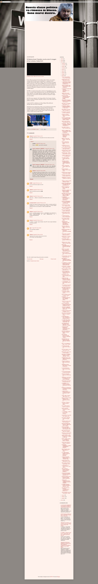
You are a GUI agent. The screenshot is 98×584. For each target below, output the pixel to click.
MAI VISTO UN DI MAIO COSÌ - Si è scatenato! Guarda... (66, 314)
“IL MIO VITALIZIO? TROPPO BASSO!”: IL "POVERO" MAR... (66, 457)
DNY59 (51, 576)
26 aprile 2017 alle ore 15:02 (49, 164)
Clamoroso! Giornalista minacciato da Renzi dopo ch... (66, 374)
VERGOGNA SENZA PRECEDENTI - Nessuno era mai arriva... (66, 365)
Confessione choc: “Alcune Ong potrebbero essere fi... (66, 153)
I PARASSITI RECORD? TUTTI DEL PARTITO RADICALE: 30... (66, 474)
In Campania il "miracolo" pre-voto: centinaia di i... (66, 112)
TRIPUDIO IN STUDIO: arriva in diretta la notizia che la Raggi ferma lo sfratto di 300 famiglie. (66, 524)
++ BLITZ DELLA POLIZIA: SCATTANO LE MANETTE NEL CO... (66, 392)
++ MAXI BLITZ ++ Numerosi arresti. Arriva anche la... (66, 466)
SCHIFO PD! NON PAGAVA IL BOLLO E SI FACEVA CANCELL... (66, 279)
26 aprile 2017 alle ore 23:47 (38, 220)
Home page (41, 258)
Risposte (32, 141)
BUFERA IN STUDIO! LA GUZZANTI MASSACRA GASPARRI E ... (66, 231)
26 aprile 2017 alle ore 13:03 (38, 136)
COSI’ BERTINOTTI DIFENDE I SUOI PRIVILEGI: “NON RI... (66, 324)
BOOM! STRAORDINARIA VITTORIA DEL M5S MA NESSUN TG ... (66, 184)
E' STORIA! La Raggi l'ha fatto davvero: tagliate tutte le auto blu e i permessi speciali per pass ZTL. (66, 534)
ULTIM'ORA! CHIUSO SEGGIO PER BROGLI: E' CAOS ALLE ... (66, 106)
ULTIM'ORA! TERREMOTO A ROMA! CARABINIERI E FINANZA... (66, 446)
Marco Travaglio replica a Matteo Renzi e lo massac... (66, 450)
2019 (62, 58)
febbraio (63, 496)
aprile (63, 75)
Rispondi (31, 139)
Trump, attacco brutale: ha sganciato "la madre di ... (66, 443)
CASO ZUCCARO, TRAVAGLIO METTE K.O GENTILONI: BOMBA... (66, 97)
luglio (63, 71)
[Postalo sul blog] (42, 129)
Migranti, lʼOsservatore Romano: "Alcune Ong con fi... (66, 139)
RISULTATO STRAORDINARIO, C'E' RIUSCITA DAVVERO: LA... (66, 246)
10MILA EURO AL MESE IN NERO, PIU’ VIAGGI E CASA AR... (66, 436)
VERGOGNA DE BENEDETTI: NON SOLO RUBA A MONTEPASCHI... (65, 223)
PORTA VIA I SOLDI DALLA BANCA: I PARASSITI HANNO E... (66, 250)
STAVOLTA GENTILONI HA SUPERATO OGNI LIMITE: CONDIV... (66, 118)
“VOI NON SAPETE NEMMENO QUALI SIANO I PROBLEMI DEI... (66, 162)
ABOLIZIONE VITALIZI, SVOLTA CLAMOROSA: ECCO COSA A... (66, 100)
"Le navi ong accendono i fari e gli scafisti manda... (66, 77)
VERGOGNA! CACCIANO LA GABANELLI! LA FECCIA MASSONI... (66, 378)
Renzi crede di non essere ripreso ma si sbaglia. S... (66, 431)
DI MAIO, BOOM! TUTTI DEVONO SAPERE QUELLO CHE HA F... (66, 477)
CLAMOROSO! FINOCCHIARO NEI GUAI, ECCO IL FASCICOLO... (66, 198)
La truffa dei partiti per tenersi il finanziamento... (66, 216)
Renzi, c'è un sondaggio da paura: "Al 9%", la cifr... (66, 344)
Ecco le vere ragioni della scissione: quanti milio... (66, 210)
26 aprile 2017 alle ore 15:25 (41, 202)
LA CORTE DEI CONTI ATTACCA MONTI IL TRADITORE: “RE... (66, 320)
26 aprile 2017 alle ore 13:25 (37, 183)
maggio (63, 74)
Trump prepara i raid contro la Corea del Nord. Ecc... (66, 381)
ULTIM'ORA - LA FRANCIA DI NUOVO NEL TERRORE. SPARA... (66, 298)
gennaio (63, 498)
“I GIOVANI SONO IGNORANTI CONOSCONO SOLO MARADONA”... (66, 328)
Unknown (31, 136)
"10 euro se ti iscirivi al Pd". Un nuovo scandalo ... (66, 302)
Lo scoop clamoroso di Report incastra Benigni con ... (66, 368)
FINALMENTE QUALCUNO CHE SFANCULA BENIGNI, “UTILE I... (66, 336)
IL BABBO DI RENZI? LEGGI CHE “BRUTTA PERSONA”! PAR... (66, 485)
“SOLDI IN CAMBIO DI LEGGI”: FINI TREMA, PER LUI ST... (66, 308)
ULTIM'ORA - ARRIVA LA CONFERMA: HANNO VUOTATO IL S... (66, 124)
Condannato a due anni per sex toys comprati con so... (66, 175)
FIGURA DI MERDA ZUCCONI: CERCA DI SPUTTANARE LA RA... (66, 427)
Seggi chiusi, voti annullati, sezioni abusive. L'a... (66, 104)
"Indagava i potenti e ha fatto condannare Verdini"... (66, 181)
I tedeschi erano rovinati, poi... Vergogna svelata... (66, 205)
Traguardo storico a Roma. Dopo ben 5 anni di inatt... (66, 243)
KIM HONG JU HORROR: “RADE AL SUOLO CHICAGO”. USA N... (66, 355)
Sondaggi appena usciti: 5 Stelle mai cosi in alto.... (66, 80)
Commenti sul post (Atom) (34, 260)
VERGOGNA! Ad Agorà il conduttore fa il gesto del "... (66, 178)
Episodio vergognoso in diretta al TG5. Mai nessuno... (65, 187)
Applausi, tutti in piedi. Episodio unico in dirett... (66, 94)
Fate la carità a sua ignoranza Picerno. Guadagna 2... (66, 208)
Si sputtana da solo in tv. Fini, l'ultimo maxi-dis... (66, 146)
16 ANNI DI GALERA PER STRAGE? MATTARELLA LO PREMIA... (66, 90)
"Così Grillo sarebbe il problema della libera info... (65, 158)
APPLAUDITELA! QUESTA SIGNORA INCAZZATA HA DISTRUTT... (65, 470)
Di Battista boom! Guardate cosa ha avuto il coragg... (66, 173)
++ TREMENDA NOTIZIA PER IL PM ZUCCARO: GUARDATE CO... (66, 82)
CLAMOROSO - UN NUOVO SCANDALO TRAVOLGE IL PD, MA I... (66, 385)
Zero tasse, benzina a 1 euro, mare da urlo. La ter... (66, 350)
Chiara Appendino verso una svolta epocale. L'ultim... (66, 493)
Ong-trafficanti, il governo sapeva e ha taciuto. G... (66, 110)
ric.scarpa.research (33, 202)
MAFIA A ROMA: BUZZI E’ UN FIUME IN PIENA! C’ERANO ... (66, 439)
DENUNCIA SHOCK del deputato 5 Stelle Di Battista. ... (66, 332)
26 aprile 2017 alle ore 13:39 (38, 189)
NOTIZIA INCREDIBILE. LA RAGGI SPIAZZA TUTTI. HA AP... (66, 202)
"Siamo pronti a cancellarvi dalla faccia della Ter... (66, 234)
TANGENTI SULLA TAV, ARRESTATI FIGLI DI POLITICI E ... (66, 358)
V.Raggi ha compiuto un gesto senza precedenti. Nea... (66, 362)
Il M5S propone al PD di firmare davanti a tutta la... (66, 213)
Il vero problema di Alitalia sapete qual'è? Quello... (66, 148)
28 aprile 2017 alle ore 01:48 (38, 234)
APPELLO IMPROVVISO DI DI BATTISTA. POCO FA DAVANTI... (66, 131)
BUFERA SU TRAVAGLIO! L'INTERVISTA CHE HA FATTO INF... (66, 388)
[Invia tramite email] (41, 129)
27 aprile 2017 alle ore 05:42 (36, 227)
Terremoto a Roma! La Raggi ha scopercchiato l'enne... (66, 226)
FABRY (31, 183)
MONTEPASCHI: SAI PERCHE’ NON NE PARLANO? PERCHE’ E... (66, 340)
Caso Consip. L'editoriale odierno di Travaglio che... (66, 418)
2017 (62, 61)
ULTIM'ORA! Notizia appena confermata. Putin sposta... (66, 275)
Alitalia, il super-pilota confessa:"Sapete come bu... (66, 166)
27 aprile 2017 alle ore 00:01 (40, 170)
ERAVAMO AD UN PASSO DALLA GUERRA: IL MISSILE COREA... (66, 194)
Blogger (58, 576)
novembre (63, 64)
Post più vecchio (53, 258)
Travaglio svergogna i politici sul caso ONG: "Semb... (66, 115)
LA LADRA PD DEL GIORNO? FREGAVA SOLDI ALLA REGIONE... (66, 454)
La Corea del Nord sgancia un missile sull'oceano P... (66, 372)
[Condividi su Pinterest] (45, 129)
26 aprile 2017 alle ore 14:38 (38, 196)
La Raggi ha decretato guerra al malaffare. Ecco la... (66, 311)
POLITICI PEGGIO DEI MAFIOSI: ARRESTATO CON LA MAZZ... (66, 424)
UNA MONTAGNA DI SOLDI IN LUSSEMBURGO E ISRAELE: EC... (65, 489)
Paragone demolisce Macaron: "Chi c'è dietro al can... (66, 169)
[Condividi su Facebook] (44, 129)
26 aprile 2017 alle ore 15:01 (49, 148)
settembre (63, 67)
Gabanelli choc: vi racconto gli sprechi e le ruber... (66, 237)
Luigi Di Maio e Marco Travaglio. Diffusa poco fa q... (66, 239)
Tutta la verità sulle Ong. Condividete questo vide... (66, 122)
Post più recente (29, 258)
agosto (63, 69)
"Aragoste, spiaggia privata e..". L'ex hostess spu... (66, 156)
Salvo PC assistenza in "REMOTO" (38, 148)
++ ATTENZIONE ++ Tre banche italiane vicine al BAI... (66, 282)
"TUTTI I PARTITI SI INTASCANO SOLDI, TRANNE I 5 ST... (66, 272)
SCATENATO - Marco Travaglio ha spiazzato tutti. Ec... (66, 291)
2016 (62, 500)
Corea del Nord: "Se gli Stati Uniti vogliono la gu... (66, 416)
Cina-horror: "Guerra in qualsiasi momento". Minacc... (65, 403)
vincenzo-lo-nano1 (40, 76)
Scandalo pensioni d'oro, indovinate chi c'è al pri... (66, 461)
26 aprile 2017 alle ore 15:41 (38, 211)
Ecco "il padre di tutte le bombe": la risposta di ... (66, 406)
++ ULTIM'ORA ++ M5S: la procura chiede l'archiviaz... (66, 412)
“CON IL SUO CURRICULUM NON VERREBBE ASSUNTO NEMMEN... (66, 481)
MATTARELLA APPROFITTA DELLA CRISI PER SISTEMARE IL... (66, 260)
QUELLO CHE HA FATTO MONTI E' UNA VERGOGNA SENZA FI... (66, 399)
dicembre (63, 63)
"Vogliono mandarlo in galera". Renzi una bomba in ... (66, 253)
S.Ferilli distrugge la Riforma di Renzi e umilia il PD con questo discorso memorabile (66, 514)
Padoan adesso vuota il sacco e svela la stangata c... (66, 352)
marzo (63, 495)
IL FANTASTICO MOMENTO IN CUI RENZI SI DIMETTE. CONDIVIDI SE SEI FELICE (66, 506)
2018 (62, 60)
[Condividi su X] (43, 129)
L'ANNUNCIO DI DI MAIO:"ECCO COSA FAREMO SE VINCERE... (66, 135)
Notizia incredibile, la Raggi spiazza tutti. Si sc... (66, 269)
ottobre (63, 66)
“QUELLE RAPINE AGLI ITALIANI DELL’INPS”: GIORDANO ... (66, 86)
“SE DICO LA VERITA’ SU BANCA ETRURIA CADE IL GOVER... (66, 191)
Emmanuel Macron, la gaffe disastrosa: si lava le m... (66, 151)
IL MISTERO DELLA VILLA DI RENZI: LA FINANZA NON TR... (66, 317)
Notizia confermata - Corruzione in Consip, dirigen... (66, 409)
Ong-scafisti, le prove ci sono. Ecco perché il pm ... (66, 128)
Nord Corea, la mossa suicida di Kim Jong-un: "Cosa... (66, 433)
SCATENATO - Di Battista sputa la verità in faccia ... (66, 267)
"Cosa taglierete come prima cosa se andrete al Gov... (66, 285)
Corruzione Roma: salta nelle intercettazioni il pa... (66, 256)
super (30, 227)
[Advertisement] (36, 29)
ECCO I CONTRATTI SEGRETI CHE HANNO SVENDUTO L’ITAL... (66, 304)
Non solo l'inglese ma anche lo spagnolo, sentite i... (66, 295)
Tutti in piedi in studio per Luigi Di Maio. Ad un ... (66, 463)
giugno (63, 72)
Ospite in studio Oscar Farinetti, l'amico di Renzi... (65, 142)
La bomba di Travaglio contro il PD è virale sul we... (66, 346)
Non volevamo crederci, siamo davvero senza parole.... (65, 219)
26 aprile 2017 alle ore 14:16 (40, 143)
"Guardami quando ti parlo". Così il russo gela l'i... (66, 422)
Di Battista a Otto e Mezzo (31, 76)
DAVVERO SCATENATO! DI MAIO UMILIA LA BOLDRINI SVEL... (66, 288)
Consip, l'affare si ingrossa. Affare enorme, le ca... (66, 396)
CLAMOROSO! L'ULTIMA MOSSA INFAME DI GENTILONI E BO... (66, 263)
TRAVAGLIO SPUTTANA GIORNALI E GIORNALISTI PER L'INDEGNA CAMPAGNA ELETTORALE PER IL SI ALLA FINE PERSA (66, 545)
